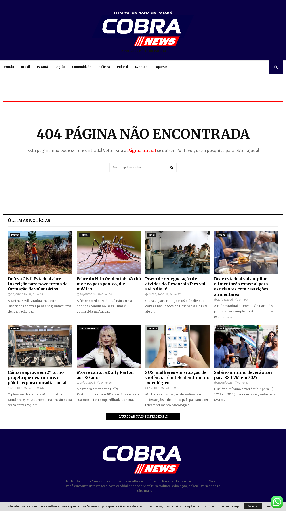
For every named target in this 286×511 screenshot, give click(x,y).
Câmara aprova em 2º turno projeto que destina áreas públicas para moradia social (37, 377)
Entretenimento (89, 328)
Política (104, 67)
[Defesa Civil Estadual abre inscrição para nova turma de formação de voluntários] (40, 252)
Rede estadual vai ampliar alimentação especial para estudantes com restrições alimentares (241, 286)
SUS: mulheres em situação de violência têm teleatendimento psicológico (177, 377)
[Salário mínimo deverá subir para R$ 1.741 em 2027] (246, 346)
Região (60, 67)
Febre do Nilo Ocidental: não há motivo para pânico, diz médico (109, 284)
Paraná (42, 67)
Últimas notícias (29, 220)
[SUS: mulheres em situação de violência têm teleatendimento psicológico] (177, 346)
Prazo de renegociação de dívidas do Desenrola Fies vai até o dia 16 (175, 284)
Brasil (25, 67)
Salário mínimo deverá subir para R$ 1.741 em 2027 (243, 375)
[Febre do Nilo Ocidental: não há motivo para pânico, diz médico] (109, 252)
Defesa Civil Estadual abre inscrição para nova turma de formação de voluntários (37, 284)
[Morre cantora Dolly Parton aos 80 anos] (109, 346)
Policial (122, 67)
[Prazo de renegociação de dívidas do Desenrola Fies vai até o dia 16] (177, 252)
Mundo (8, 67)
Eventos (141, 67)
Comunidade (81, 67)
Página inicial (141, 150)
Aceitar (253, 506)
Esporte (160, 67)
